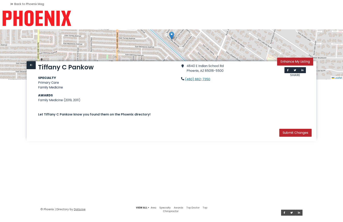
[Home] (37, 18)
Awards (178, 207)
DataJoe (80, 209)
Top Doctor (192, 207)
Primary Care (48, 82)
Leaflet (338, 77)
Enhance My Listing (295, 61)
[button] (171, 36)
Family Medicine (50, 87)
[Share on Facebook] (287, 70)
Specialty (165, 207)
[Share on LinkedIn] (302, 70)
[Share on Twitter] (295, 70)
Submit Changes (295, 132)
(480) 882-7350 (197, 79)
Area (153, 207)
